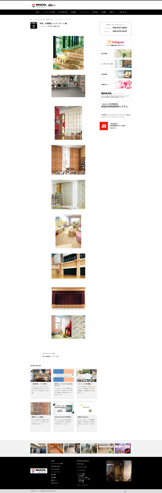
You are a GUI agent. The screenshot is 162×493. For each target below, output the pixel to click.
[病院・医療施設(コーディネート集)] (55, 448)
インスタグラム (81, 470)
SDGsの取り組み (63, 12)
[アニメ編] (81, 481)
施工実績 (95, 12)
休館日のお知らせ (83, 417)
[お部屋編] (81, 475)
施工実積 (53, 474)
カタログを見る (55, 469)
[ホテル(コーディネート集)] (123, 448)
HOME (37, 12)
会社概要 (103, 12)
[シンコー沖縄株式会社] (44, 6)
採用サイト (113, 12)
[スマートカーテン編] (84, 478)
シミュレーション (84, 12)
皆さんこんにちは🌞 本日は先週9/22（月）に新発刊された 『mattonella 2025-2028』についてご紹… (63, 421)
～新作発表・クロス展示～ (40, 384)
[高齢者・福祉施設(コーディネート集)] (38, 448)
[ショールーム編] (82, 477)
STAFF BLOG (80, 464)
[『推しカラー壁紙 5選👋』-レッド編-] (106, 448)
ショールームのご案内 (49, 12)
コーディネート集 (38, 19)
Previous (28, 449)
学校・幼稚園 (46, 19)
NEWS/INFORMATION (83, 461)
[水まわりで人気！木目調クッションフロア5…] (89, 448)
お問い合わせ (122, 12)
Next (133, 449)
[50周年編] (81, 480)
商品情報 (73, 12)
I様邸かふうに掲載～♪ (38, 417)
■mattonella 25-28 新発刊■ (63, 417)
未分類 (50, 19)
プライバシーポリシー (83, 485)
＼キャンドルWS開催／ (85, 384)
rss (125, 491)
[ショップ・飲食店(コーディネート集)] (72, 448)
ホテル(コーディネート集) (48, 353)
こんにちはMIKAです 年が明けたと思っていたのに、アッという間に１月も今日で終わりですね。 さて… (41, 421)
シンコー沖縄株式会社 (41, 491)
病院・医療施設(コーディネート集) (50, 356)
